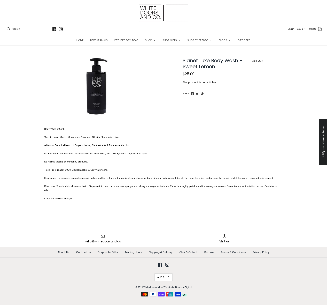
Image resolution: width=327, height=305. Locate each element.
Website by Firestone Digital (178, 287)
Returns (209, 252)
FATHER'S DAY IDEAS (126, 40)
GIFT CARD (244, 40)
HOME (79, 40)
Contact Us (83, 252)
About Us (63, 252)
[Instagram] (61, 29)
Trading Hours (133, 252)
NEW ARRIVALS (99, 40)
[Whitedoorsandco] (163, 12)
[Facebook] (54, 29)
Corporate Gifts (108, 252)
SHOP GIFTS (169, 40)
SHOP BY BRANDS (198, 40)
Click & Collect (188, 252)
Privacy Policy (261, 252)
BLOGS (223, 40)
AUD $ (300, 28)
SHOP (149, 40)
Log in (291, 28)
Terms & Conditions (233, 252)
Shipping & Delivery (161, 252)
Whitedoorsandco (152, 287)
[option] (96, 86)
